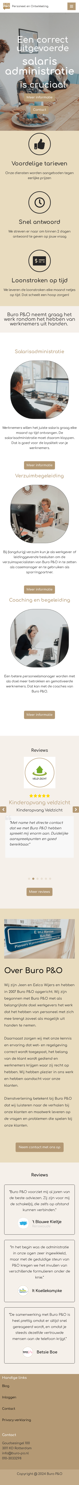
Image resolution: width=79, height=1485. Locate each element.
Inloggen (9, 1397)
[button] (76, 809)
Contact (8, 1409)
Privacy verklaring (16, 1420)
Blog (5, 1386)
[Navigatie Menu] (71, 6)
